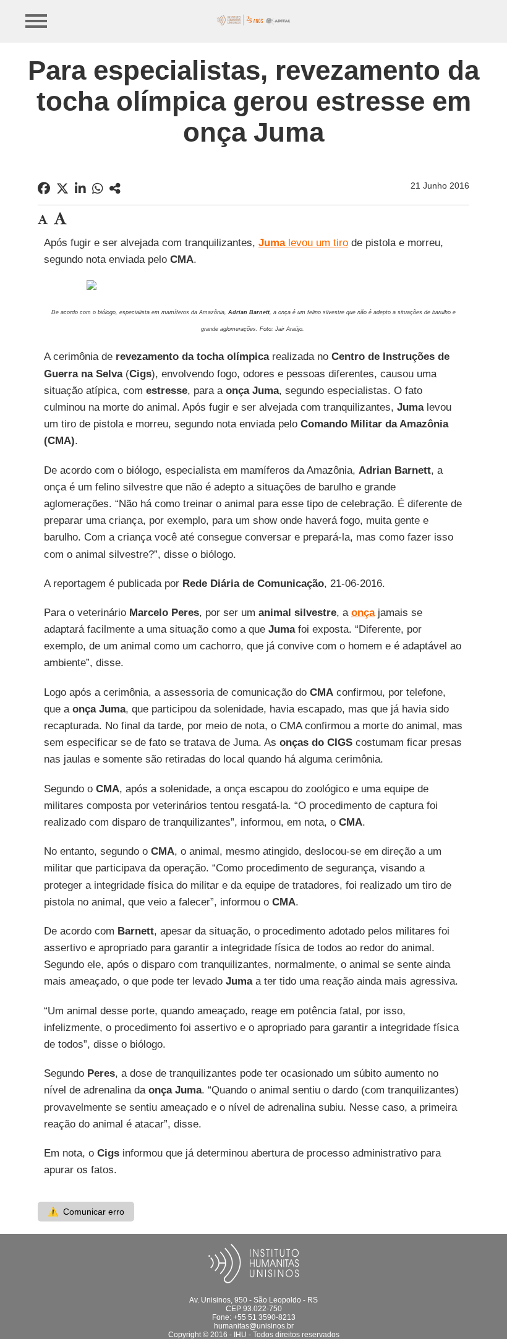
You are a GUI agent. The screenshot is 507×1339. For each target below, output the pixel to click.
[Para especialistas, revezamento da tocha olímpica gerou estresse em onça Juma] (115, 188)
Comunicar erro (86, 1212)
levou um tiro (303, 243)
